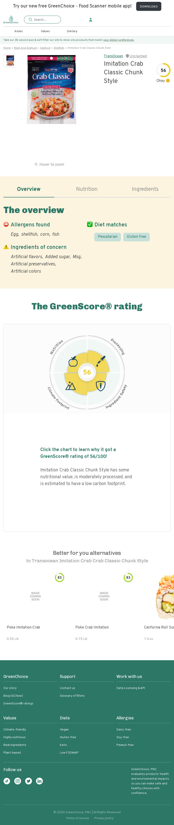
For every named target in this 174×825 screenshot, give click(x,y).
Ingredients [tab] (145, 189)
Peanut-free (125, 745)
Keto (63, 745)
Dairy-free (123, 730)
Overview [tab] (29, 189)
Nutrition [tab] (87, 189)
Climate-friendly (14, 730)
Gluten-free (68, 737)
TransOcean (113, 56)
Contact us (67, 688)
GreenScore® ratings (18, 704)
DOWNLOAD (149, 7)
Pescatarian (107, 237)
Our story (10, 688)
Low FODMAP (69, 753)
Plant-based (12, 753)
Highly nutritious (14, 737)
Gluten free (136, 237)
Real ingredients (14, 745)
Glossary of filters (72, 696)
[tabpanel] (87, 238)
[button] (42, 20)
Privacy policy (104, 818)
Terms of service (77, 818)
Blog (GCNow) (13, 696)
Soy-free (122, 737)
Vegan (64, 730)
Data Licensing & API (130, 688)
